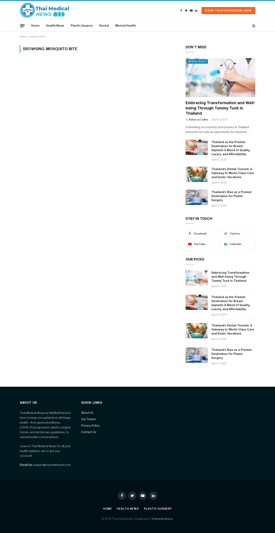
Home (35, 25)
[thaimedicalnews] (44, 10)
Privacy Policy (90, 425)
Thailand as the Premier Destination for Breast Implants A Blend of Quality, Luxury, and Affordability (230, 148)
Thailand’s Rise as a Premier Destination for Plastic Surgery (231, 196)
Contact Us (88, 432)
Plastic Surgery (82, 25)
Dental (104, 25)
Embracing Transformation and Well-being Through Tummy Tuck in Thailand (220, 108)
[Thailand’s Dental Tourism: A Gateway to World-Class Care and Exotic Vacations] (197, 174)
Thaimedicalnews (162, 518)
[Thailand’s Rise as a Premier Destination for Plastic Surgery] (197, 197)
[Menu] (22, 25)
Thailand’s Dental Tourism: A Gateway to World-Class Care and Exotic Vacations (232, 173)
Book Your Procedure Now (228, 10)
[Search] (253, 25)
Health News (55, 25)
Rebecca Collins (198, 119)
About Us (87, 412)
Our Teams (88, 419)
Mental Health (125, 25)
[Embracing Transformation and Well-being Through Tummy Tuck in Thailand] (220, 77)
